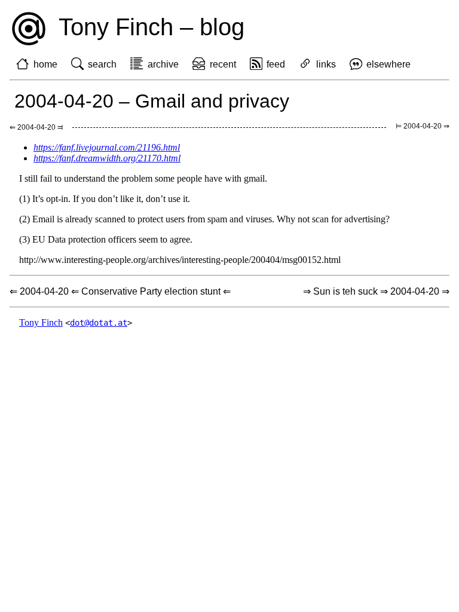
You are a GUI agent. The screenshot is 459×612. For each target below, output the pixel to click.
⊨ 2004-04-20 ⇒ (422, 126)
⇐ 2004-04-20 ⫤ (36, 127)
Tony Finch (41, 322)
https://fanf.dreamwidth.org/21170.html (106, 158)
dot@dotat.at (98, 323)
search (102, 64)
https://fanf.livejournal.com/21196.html (106, 147)
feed (276, 64)
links (326, 64)
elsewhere (388, 64)
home (45, 64)
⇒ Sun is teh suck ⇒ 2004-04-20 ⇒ (376, 291)
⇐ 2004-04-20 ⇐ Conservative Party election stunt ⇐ (120, 291)
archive (163, 64)
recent (223, 64)
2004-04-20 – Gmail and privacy (151, 101)
